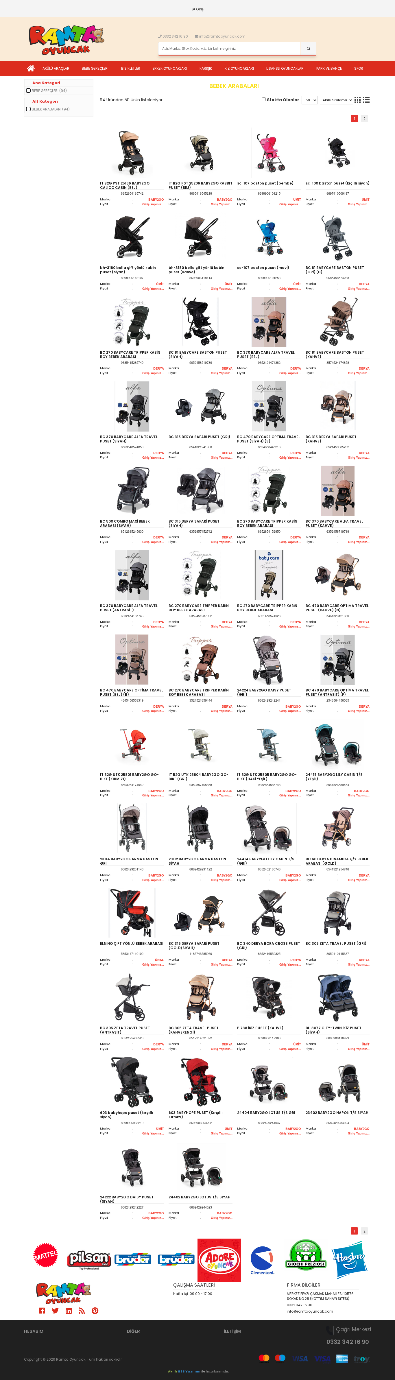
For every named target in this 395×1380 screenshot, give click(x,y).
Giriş (200, 9)
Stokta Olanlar (283, 100)
